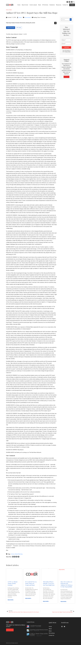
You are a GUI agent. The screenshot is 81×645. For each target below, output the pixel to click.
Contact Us (65, 4)
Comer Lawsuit (33, 4)
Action (12, 554)
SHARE (19, 27)
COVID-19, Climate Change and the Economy (13, 583)
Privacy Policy (67, 51)
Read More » (11, 599)
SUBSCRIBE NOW (10, 27)
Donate (72, 4)
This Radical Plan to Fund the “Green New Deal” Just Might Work (48, 583)
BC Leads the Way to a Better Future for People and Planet (31, 583)
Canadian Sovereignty (35, 625)
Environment (28, 17)
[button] (73, 2)
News (39, 4)
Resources (58, 4)
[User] (72, 2)
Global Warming (18, 554)
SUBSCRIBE (66, 47)
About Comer (25, 4)
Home (18, 4)
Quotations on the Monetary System (39, 629)
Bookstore (52, 4)
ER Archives (45, 4)
